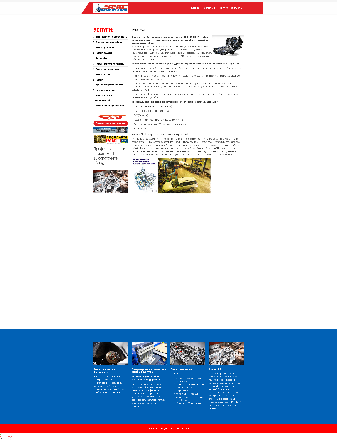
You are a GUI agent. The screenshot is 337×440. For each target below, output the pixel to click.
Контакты (236, 8)
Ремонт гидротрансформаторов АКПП (108, 82)
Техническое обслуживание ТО (111, 36)
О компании (210, 8)
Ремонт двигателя (105, 47)
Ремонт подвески (104, 53)
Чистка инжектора (105, 90)
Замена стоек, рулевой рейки (110, 105)
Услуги (224, 8)
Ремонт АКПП (102, 74)
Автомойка (101, 58)
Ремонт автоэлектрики (107, 69)
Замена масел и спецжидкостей (102, 98)
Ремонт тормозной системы (110, 63)
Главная (196, 8)
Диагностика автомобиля (108, 42)
